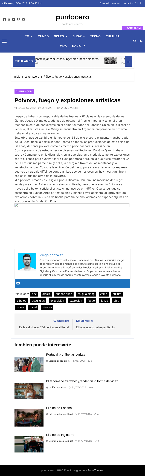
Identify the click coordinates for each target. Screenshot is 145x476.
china (103, 293)
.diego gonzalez (27, 108)
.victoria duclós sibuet (61, 414)
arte (34, 293)
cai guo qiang (86, 293)
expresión (76, 300)
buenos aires (64, 293)
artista (46, 293)
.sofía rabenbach (58, 387)
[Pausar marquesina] (128, 61)
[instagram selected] (9, 20)
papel (33, 307)
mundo (43, 36)
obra (116, 300)
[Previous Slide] (135, 3)
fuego (91, 300)
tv (27, 36)
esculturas (38, 300)
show (77, 36)
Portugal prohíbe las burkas (65, 354)
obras (20, 307)
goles (59, 36)
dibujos (21, 300)
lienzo (104, 300)
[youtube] (23, 20)
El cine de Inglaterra (60, 435)
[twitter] (13, 20)
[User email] (18, 283)
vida (63, 45)
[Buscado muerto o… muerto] (106, 60)
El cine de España (59, 408)
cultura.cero (24, 91)
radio (76, 45)
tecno (95, 36)
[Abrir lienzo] (4, 41)
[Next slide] (140, 3)
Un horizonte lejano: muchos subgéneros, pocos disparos (58, 58)
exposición (57, 300)
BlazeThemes (95, 470)
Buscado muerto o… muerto (116, 2)
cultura (113, 36)
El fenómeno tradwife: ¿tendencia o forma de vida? (82, 381)
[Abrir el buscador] (134, 41)
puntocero (72, 16)
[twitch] (18, 20)
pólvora (47, 307)
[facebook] (4, 20)
